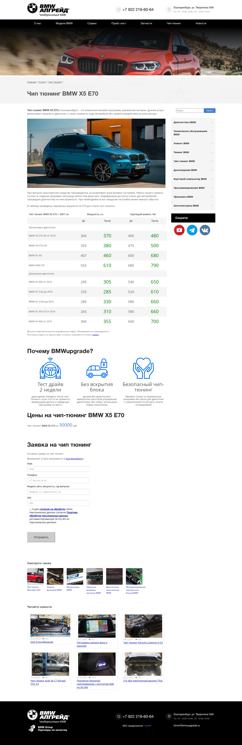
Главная (31, 82)
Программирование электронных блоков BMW (134, 590)
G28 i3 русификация (41, 641)
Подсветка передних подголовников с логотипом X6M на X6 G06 (95, 684)
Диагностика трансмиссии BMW (112, 590)
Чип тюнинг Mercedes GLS (33, 588)
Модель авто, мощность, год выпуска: (48, 486)
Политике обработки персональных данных (53, 514)
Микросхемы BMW (73, 588)
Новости (201, 23)
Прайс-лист (118, 23)
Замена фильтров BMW (54, 588)
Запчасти (146, 23)
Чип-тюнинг (174, 23)
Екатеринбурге (74, 458)
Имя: (30, 463)
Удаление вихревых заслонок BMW (93, 590)
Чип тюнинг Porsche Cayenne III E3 (143, 642)
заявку (95, 334)
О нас (37, 23)
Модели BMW (64, 23)
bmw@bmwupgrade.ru (187, 725)
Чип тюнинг (55, 82)
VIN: (29, 497)
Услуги (42, 82)
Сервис (92, 23)
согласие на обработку (52, 509)
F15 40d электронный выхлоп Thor (143, 680)
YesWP (147, 725)
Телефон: (32, 475)
